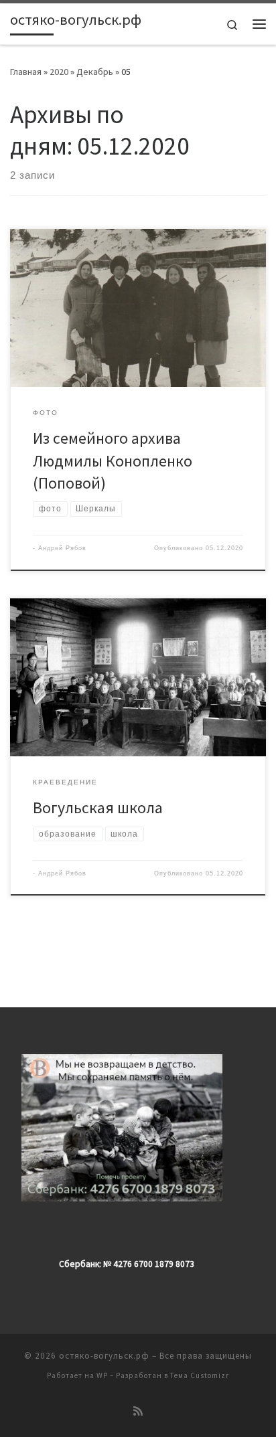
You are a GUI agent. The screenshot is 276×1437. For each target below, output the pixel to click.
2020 (59, 72)
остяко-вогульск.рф (104, 1355)
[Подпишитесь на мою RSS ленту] (138, 1411)
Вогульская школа (98, 807)
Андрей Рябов (62, 548)
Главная (26, 72)
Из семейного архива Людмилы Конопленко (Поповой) (112, 460)
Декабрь (94, 72)
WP (102, 1375)
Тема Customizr (199, 1375)
